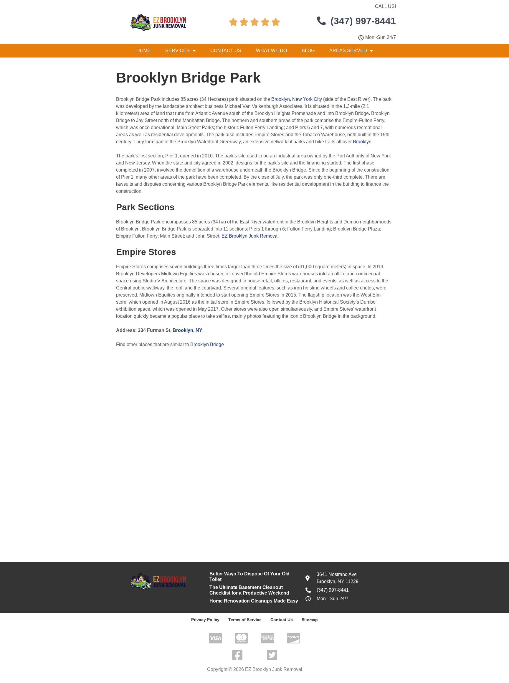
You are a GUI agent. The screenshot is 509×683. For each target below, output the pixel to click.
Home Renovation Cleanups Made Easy (253, 600)
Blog (308, 50)
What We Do (271, 50)
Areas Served (348, 50)
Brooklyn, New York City (296, 99)
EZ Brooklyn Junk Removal (250, 235)
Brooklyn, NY (187, 330)
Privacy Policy (205, 619)
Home (143, 50)
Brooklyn (362, 141)
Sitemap (310, 619)
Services (177, 50)
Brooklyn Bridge (207, 344)
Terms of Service (245, 619)
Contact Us (225, 50)
